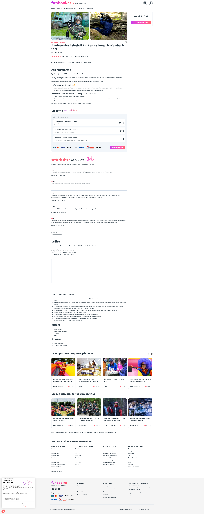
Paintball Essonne (56, 448)
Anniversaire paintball (58, 42)
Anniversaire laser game (109, 451)
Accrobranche (131, 453)
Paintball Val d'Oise (56, 469)
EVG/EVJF (81, 8)
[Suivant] (152, 354)
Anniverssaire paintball (109, 462)
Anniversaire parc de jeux (109, 453)
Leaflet (113, 281)
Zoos (129, 462)
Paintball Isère (55, 453)
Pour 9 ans (78, 451)
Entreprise (89, 8)
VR (129, 455)
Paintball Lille (55, 455)
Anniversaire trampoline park (110, 460)
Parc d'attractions (133, 460)
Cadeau (59, 8)
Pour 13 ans (78, 460)
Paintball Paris (55, 462)
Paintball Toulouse (56, 466)
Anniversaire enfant (70, 8)
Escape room (131, 448)
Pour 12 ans (78, 457)
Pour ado (77, 464)
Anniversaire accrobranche (110, 455)
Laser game (131, 451)
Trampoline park (132, 457)
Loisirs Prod (58, 52)
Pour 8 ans (78, 448)
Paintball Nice (55, 460)
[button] (145, 3)
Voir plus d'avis (57, 232)
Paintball (130, 464)
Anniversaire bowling (108, 464)
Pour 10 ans (78, 453)
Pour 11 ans (78, 455)
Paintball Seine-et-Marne (58, 464)
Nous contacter (135, 494)
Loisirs (53, 8)
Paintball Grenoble (56, 451)
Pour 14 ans (78, 462)
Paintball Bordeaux (56, 471)
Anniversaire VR (107, 457)
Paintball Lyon (55, 457)
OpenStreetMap (119, 281)
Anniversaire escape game (110, 448)
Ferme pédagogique (133, 466)
